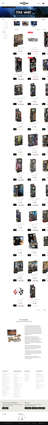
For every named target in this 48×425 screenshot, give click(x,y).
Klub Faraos (27, 373)
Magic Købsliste (16, 385)
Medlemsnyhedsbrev (39, 388)
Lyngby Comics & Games (6, 385)
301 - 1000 (5, 23)
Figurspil (9, 7)
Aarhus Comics (4, 384)
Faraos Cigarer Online (6, 393)
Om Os (37, 383)
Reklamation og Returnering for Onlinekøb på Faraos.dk (18, 378)
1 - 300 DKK (6, 22)
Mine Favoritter (27, 377)
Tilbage (15, 19)
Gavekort (26, 381)
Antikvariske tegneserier (17, 384)
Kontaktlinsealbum (16, 397)
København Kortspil (5, 378)
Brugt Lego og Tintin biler (17, 387)
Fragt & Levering (16, 374)
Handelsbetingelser (16, 381)
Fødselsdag (38, 382)
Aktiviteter (4, 394)
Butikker (5, 371)
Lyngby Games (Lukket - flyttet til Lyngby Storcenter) (6, 390)
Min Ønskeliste (27, 375)
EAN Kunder (15, 382)
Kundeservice (17, 371)
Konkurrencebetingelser (40, 381)
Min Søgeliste (27, 378)
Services (27, 371)
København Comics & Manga (7, 373)
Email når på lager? (21, 79)
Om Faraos (39, 371)
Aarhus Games (4, 383)
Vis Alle (44, 29)
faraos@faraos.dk (43, 423)
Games (6, 7)
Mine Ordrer (27, 379)
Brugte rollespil (16, 388)
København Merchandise (6, 381)
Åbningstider (4, 392)
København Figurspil (5, 377)
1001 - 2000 (6, 25)
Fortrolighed (15, 380)
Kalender (3, 396)
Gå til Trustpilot (4, 414)
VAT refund (15, 394)
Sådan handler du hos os (17, 393)
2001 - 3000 (6, 27)
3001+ (5, 29)
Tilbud (5, 34)
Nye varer (5, 36)
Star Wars (13, 7)
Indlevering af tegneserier (18, 383)
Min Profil (26, 374)
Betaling (14, 375)
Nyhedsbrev (27, 380)
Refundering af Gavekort (17, 396)
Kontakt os (15, 373)
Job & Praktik (38, 373)
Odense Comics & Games (6, 382)
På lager (5, 38)
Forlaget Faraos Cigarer (40, 384)
